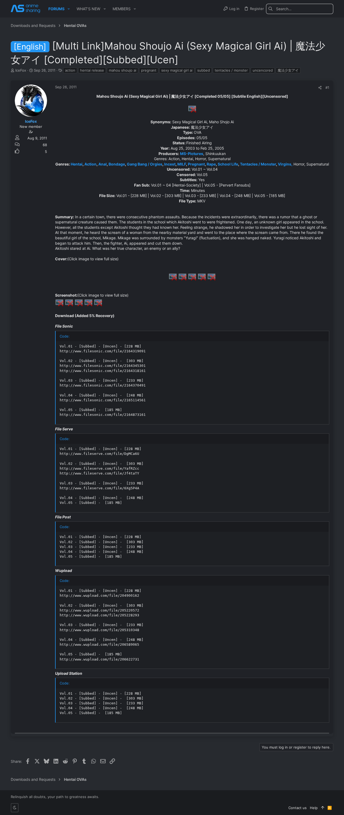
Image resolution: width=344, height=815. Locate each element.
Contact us (297, 808)
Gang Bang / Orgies (144, 164)
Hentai (77, 164)
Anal (102, 164)
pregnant (148, 70)
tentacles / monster (231, 70)
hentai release (92, 70)
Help (314, 808)
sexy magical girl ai (176, 70)
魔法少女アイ (288, 70)
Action (90, 164)
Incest (169, 164)
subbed (203, 70)
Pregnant (196, 164)
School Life (228, 164)
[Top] (322, 808)
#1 (327, 87)
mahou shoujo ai (122, 70)
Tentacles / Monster (258, 164)
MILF (181, 164)
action (70, 70)
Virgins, (285, 164)
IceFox (20, 70)
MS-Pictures (191, 153)
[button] (68, 9)
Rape (211, 164)
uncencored (263, 70)
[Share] (320, 87)
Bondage (117, 164)
